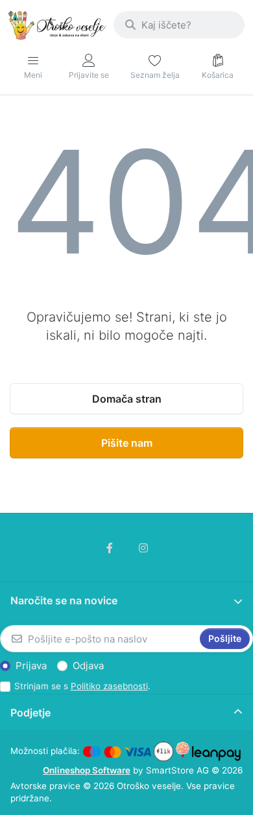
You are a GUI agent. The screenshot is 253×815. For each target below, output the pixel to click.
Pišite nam (126, 442)
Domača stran (127, 398)
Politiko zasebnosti (109, 686)
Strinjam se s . (82, 686)
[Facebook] (109, 548)
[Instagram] (143, 548)
